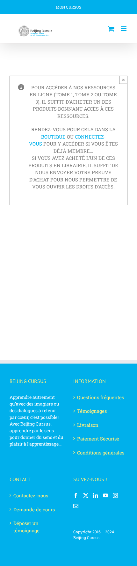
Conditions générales (100, 452)
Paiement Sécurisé (98, 438)
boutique (53, 136)
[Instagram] (115, 495)
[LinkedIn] (95, 495)
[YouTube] (105, 495)
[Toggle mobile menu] (124, 28)
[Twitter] (85, 495)
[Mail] (75, 505)
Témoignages (92, 411)
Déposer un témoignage (26, 527)
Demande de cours (34, 509)
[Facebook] (75, 495)
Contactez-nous (30, 495)
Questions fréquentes (100, 397)
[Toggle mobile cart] (111, 28)
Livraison (87, 425)
